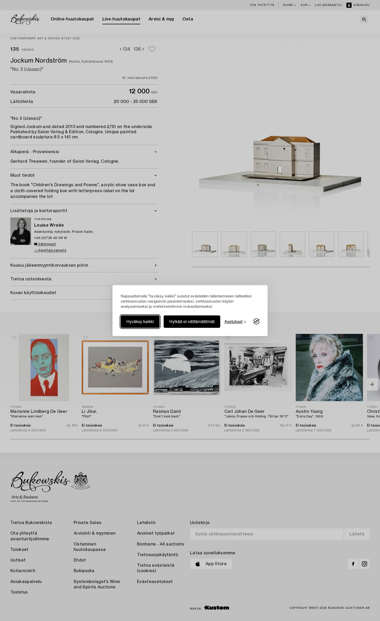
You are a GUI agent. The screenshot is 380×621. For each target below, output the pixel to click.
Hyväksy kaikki (140, 321)
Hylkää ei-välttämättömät (192, 321)
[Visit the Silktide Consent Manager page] (256, 321)
